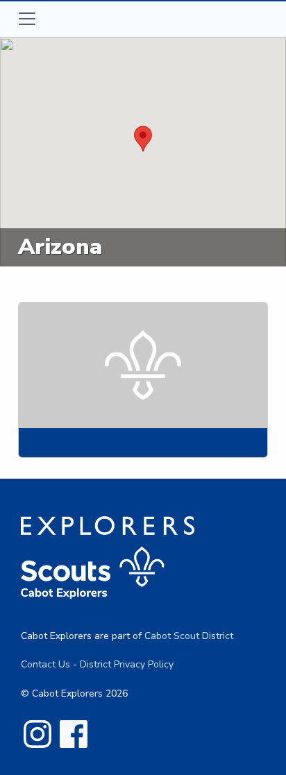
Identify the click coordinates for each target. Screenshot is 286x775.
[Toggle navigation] (27, 19)
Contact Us (45, 664)
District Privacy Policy (127, 664)
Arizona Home (64, 442)
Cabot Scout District (188, 635)
